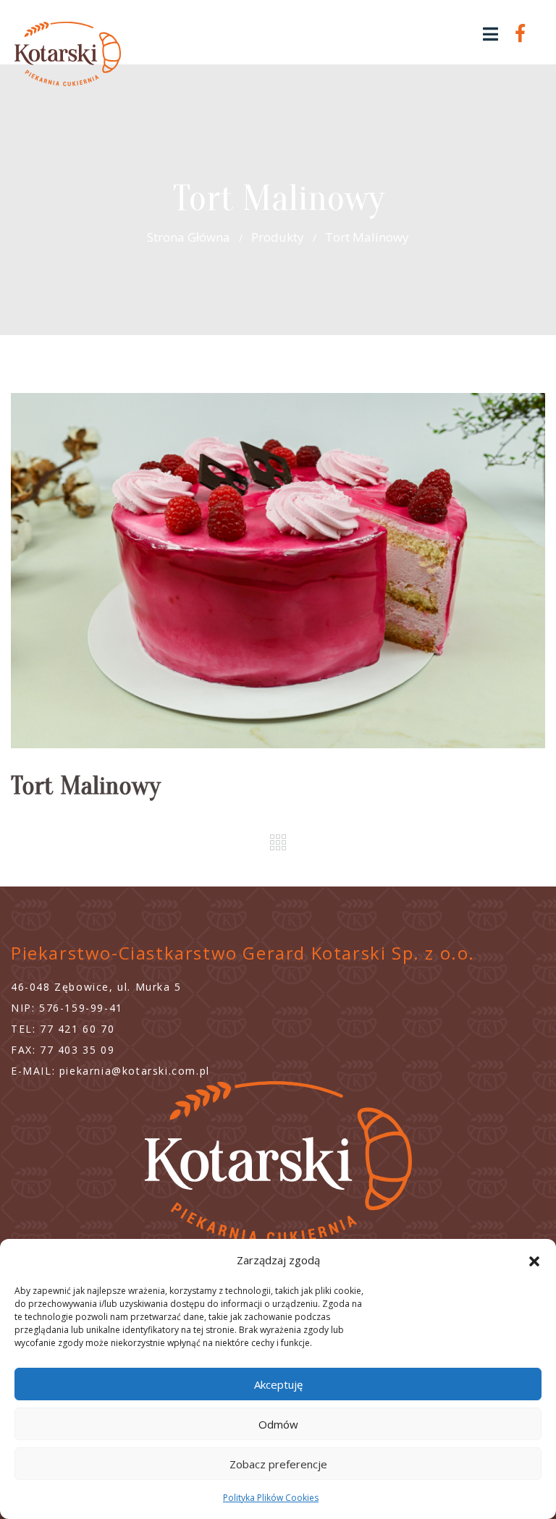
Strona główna (188, 237)
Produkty (277, 237)
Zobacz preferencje (278, 1464)
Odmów (278, 1424)
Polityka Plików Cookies (271, 1498)
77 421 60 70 (77, 1029)
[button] (534, 1260)
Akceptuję (278, 1384)
